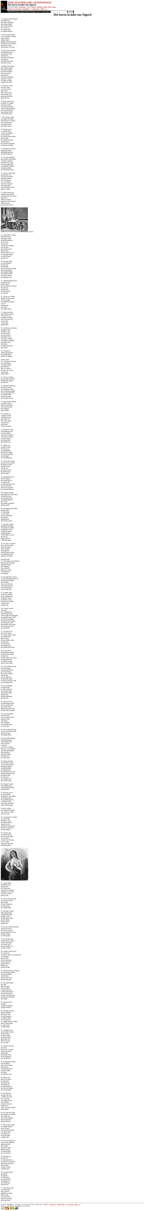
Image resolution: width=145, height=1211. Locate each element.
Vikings (33, 7)
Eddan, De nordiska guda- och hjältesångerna (29, 2)
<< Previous (34, 9)
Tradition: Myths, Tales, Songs (46, 7)
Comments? (45, 12)
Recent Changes (30, 12)
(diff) (45, 1204)
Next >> (44, 9)
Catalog (22, 12)
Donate (39, 12)
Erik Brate (22, 7)
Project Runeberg (13, 12)
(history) (52, 1204)
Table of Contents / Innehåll (18, 9)
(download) (61, 1204)
